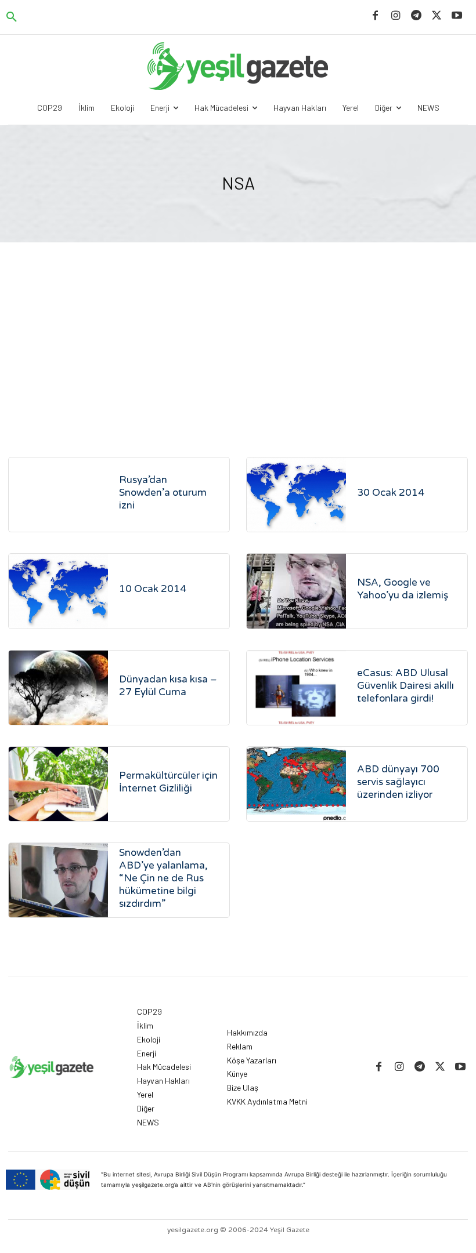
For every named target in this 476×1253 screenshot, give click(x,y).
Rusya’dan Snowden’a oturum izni (163, 492)
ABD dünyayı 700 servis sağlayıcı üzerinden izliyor (398, 782)
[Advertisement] (238, 329)
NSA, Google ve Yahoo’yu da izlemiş (402, 588)
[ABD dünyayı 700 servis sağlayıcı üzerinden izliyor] (296, 784)
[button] (11, 17)
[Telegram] (416, 16)
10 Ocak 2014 (152, 589)
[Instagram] (395, 16)
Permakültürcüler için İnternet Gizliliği (168, 781)
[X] (437, 16)
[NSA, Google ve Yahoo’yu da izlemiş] (296, 591)
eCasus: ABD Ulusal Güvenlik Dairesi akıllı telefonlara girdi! (405, 685)
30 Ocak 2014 (390, 492)
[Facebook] (375, 16)
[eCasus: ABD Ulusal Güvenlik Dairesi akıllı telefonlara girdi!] (296, 688)
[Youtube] (457, 16)
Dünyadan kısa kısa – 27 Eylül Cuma (168, 685)
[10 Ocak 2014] (58, 591)
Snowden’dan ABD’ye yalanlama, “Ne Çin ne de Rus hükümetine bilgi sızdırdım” (163, 878)
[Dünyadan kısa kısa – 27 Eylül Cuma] (58, 688)
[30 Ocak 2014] (296, 494)
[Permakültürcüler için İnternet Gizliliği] (58, 784)
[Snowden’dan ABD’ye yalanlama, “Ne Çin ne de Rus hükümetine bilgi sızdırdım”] (58, 880)
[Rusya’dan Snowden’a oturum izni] (58, 494)
